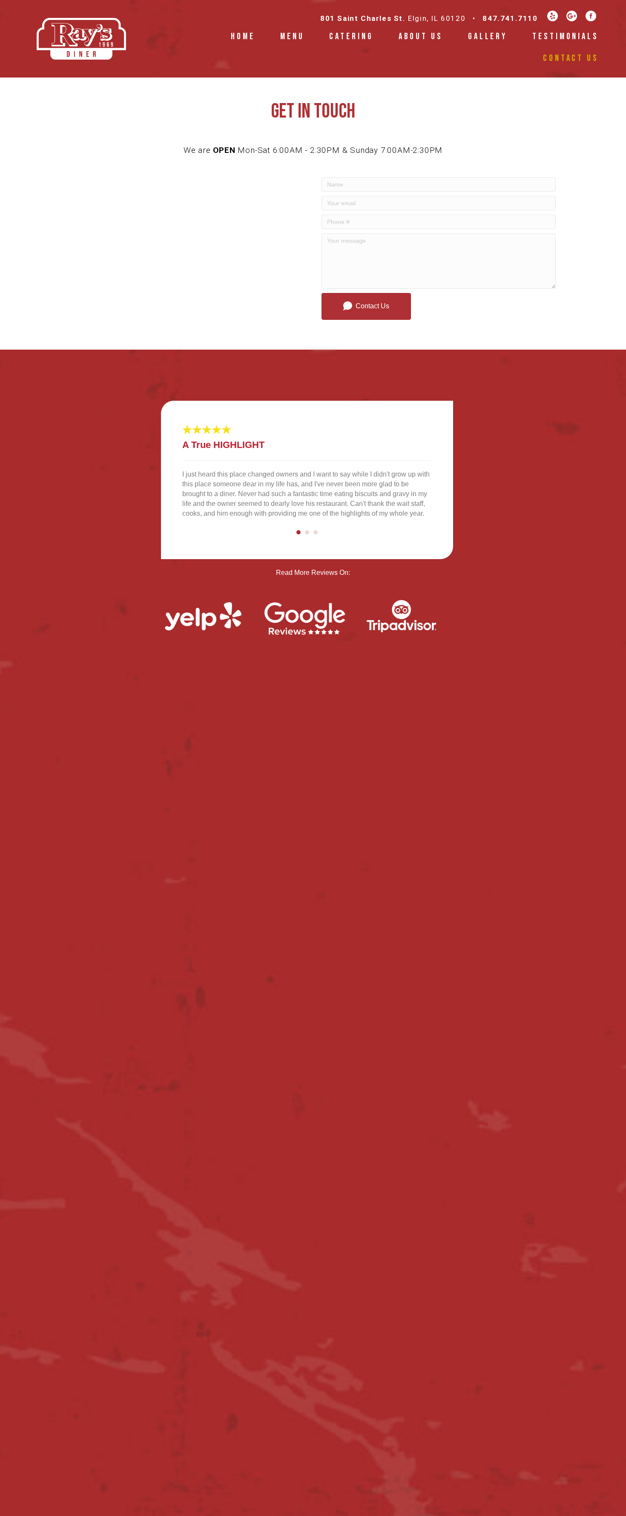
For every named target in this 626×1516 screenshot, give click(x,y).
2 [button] (307, 532)
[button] (366, 306)
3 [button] (315, 532)
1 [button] (298, 532)
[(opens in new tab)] (203, 617)
